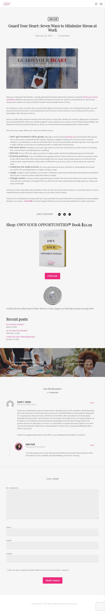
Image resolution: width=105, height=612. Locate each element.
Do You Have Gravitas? (15, 324)
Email (9, 540)
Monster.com (71, 137)
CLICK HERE (28, 201)
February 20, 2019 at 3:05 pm (27, 404)
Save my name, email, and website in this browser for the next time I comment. (39, 570)
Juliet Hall (53, 19)
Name (9, 527)
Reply (92, 403)
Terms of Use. (71, 604)
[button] (101, 4)
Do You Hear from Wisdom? (17, 330)
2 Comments (64, 35)
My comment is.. (12, 488)
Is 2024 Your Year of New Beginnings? (20, 337)
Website (9, 553)
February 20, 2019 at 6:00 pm (35, 447)
